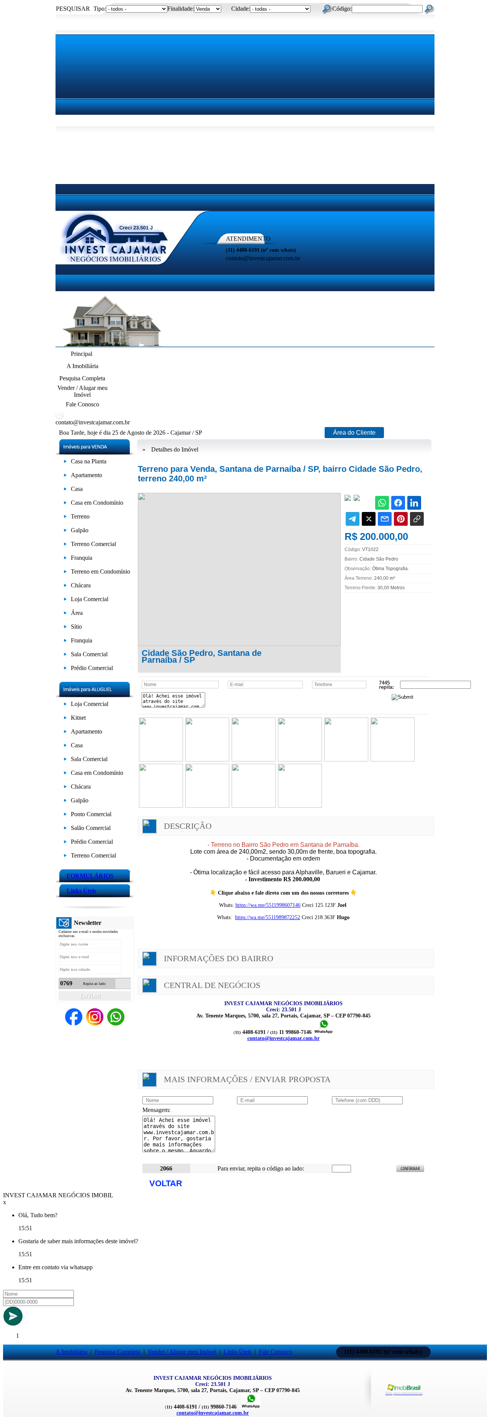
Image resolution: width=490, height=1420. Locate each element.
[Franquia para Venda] (65, 559)
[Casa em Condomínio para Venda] (65, 504)
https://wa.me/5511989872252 (267, 917)
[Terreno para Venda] (65, 518)
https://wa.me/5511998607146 (268, 905)
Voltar (165, 1183)
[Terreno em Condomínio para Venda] (65, 573)
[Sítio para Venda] (65, 628)
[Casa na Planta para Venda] (65, 463)
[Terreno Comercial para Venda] (65, 545)
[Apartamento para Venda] (65, 476)
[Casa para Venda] (65, 490)
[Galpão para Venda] (65, 531)
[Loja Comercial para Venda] (65, 600)
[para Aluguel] (65, 705)
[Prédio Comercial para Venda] (65, 669)
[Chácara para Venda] (65, 587)
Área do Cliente (354, 432)
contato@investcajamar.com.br (283, 1038)
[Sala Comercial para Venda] (65, 655)
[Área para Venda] (65, 614)
